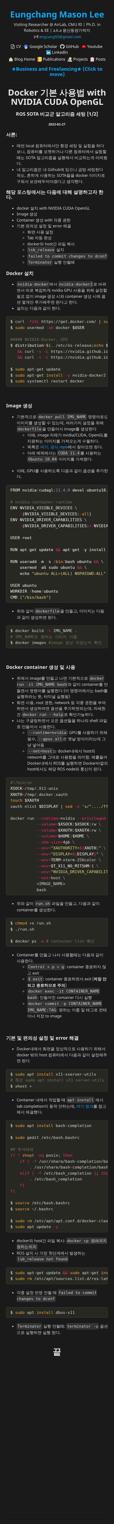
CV (18, 46)
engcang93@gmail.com (59, 36)
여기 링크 (84, 1106)
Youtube (94, 46)
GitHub (72, 46)
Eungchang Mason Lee (57, 14)
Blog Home (24, 59)
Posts (100, 59)
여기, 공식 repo (54, 446)
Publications (53, 59)
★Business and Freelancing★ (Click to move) (57, 71)
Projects (80, 59)
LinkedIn (59, 52)
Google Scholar (42, 46)
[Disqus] (57, 1439)
